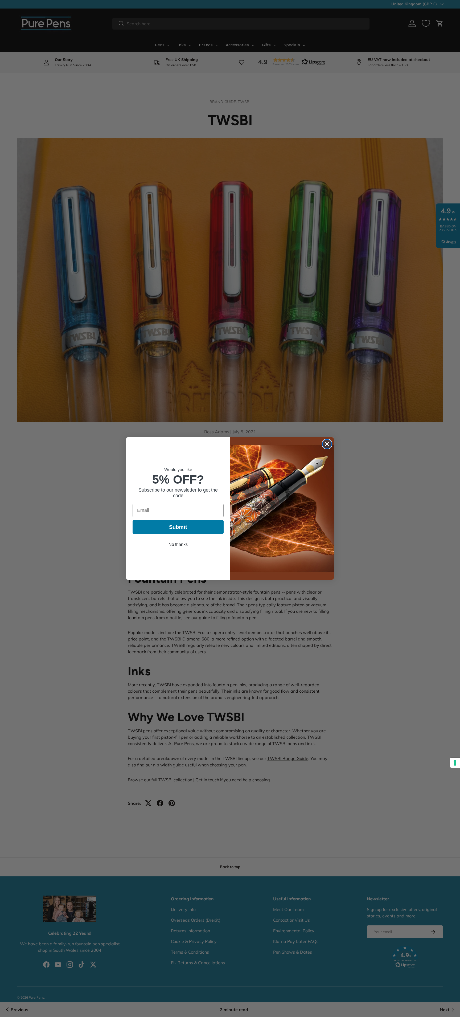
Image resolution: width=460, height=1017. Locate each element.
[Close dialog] (327, 444)
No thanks (178, 544)
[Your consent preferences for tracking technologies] (455, 763)
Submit (178, 527)
